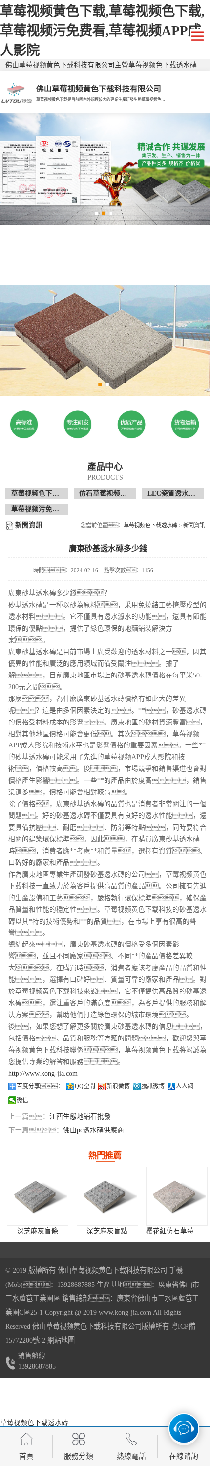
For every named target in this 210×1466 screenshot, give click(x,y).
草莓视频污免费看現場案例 (52, 509)
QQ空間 (85, 1086)
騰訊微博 (153, 1086)
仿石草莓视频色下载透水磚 (120, 493)
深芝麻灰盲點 (106, 1231)
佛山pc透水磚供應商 (93, 1130)
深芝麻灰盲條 (37, 1231)
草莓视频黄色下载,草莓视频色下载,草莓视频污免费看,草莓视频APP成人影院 (102, 31)
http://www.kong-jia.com (43, 1073)
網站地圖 (61, 1340)
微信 (22, 1100)
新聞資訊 (194, 525)
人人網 (184, 1086)
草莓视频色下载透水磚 (45, 493)
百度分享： (40, 1086)
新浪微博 (118, 1086)
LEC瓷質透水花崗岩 (178, 493)
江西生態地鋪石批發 (80, 1116)
